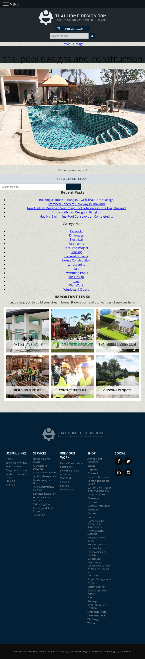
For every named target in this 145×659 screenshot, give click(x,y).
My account (94, 558)
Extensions (76, 244)
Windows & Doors (76, 289)
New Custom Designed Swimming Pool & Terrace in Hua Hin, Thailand (76, 208)
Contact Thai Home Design (16, 475)
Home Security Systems (41, 499)
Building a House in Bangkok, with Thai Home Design (76, 200)
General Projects (76, 256)
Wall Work (76, 285)
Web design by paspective (117, 651)
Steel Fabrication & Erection (43, 488)
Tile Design (76, 277)
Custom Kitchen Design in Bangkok (76, 212)
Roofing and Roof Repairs (43, 509)
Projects (10, 480)
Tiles (76, 281)
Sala (76, 269)
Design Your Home (16, 470)
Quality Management (45, 476)
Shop (90, 597)
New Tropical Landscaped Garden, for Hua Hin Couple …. (98, 567)
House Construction (76, 260)
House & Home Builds (41, 460)
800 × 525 (82, 179)
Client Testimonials (16, 462)
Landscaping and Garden (42, 481)
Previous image (72, 44)
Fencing (76, 252)
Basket (91, 465)
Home (9, 459)
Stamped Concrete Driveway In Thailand (76, 204)
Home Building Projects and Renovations (95, 524)
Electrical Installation (44, 493)
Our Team (93, 575)
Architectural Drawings (40, 467)
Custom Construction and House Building (99, 489)
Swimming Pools (76, 273)
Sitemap (10, 484)
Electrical (76, 239)
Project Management (45, 472)
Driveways (76, 235)
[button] (6, 4)
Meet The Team (14, 466)
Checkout (92, 473)
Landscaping (76, 264)
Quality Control (96, 586)
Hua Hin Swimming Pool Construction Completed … (76, 216)
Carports (76, 231)
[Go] (92, 36)
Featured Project (76, 248)
